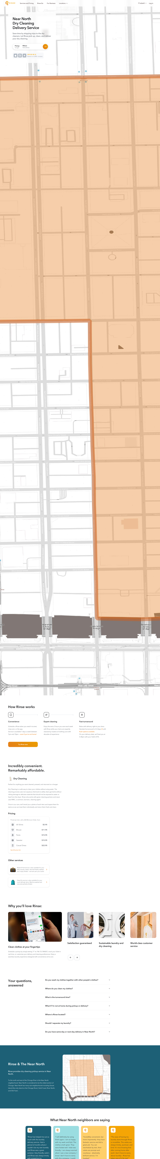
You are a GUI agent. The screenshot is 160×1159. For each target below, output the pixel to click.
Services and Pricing (27, 3)
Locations (62, 3)
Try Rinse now (23, 744)
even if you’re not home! (28, 734)
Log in (151, 3)
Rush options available (86, 732)
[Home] (10, 3)
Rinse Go (40, 3)
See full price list (16, 850)
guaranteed (12, 959)
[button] (102, 729)
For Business (51, 3)
